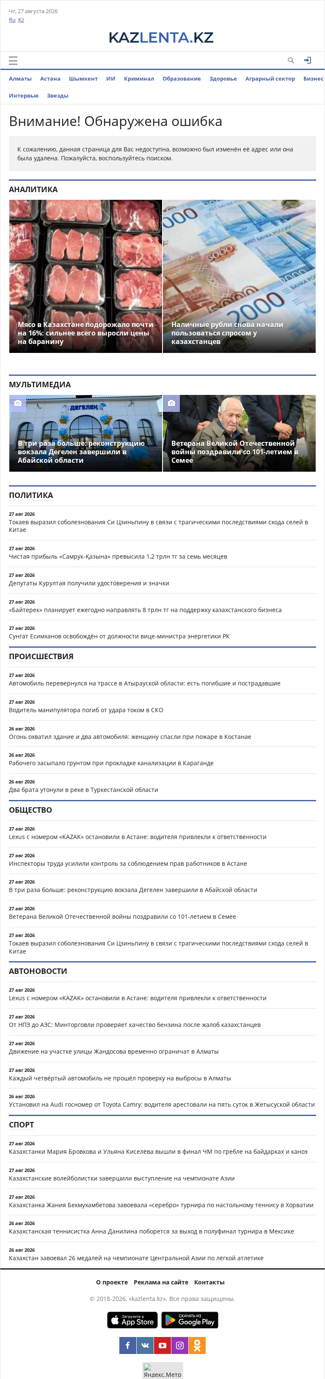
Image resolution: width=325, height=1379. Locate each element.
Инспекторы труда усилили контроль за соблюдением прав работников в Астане (128, 863)
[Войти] (307, 60)
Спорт (21, 1124)
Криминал (139, 78)
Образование (181, 78)
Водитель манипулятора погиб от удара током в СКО (86, 710)
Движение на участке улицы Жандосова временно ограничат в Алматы (114, 1051)
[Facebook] (127, 1345)
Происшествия (41, 656)
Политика (31, 495)
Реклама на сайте (161, 1282)
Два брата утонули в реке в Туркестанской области (83, 790)
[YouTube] (162, 1345)
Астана (50, 78)
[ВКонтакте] (145, 1345)
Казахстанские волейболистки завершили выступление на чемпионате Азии (122, 1178)
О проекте (112, 1282)
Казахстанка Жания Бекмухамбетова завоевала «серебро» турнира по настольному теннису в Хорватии (161, 1205)
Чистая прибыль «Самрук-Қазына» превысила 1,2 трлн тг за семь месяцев (118, 556)
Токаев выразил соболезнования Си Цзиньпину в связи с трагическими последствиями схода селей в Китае (158, 526)
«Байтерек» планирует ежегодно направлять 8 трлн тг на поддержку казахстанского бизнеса (145, 610)
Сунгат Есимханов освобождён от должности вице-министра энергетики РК (119, 636)
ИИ (111, 78)
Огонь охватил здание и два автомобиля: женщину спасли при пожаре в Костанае (130, 737)
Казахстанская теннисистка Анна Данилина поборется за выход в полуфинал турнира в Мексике (151, 1231)
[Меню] (13, 60)
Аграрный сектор (270, 78)
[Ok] (197, 1345)
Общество (30, 810)
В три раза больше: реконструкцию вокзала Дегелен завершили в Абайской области (133, 890)
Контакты (209, 1282)
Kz (21, 19)
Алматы (20, 78)
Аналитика (33, 189)
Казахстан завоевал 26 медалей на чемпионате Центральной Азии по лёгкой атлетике (136, 1258)
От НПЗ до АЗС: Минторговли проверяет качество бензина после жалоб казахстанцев (135, 1025)
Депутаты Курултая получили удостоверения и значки (89, 583)
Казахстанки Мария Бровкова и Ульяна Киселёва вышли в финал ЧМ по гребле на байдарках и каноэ (158, 1151)
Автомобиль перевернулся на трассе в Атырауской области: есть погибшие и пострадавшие (145, 683)
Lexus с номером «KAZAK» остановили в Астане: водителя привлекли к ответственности (138, 837)
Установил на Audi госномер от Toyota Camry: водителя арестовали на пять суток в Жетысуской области (162, 1104)
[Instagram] (179, 1345)
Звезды (58, 95)
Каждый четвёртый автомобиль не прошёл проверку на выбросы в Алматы (120, 1078)
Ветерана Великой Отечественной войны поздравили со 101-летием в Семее (122, 916)
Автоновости (38, 971)
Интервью (24, 95)
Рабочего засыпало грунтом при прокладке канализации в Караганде (111, 763)
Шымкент (83, 78)
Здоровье (223, 78)
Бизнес (313, 78)
